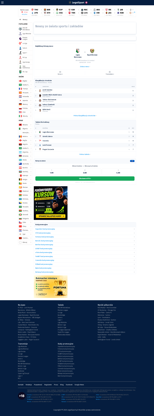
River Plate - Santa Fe (105, 312)
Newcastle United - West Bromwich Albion (111, 332)
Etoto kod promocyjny (65, 371)
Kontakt (20, 385)
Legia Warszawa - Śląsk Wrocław (28, 315)
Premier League (63, 310)
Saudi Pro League (63, 332)
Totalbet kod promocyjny (66, 364)
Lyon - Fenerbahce (104, 317)
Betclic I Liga (62, 325)
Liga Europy (22, 351)
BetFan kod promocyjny (65, 359)
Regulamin (48, 385)
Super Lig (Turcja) (23, 373)
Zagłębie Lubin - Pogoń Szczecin (28, 339)
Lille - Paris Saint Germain (26, 322)
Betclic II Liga (62, 327)
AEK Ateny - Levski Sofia (105, 322)
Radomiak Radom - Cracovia (27, 327)
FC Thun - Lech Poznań (25, 308)
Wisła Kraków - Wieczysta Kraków (29, 335)
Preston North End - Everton (107, 320)
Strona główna (20, 19)
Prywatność (38, 385)
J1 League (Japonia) (64, 330)
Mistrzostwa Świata (64, 335)
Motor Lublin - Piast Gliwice (27, 332)
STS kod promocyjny (64, 351)
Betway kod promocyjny (66, 373)
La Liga (60, 312)
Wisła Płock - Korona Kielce (27, 312)
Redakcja (29, 385)
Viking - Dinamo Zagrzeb (106, 325)
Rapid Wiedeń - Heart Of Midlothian (109, 335)
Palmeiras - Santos (104, 315)
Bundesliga (61, 315)
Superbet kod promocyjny (66, 346)
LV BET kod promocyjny (65, 361)
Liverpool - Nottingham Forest (28, 330)
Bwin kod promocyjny (65, 376)
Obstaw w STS (85, 178)
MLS (19, 378)
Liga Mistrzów (62, 322)
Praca (56, 385)
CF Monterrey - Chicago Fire (107, 310)
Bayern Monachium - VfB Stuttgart (29, 317)
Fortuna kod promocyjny (66, 349)
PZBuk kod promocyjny (65, 366)
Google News (79, 385)
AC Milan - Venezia (24, 320)
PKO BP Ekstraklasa (64, 308)
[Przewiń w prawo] (133, 12)
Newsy (25, 19)
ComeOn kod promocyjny (66, 368)
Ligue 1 (60, 320)
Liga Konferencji (23, 349)
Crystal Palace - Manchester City (28, 325)
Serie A (60, 317)
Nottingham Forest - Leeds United (109, 339)
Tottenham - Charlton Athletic (107, 330)
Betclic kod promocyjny (65, 356)
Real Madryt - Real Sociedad (107, 308)
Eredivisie (21, 371)
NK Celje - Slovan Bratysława (107, 327)
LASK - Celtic (102, 337)
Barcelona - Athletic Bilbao (26, 310)
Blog (62, 385)
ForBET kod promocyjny (65, 354)
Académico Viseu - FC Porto (27, 337)
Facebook (69, 385)
